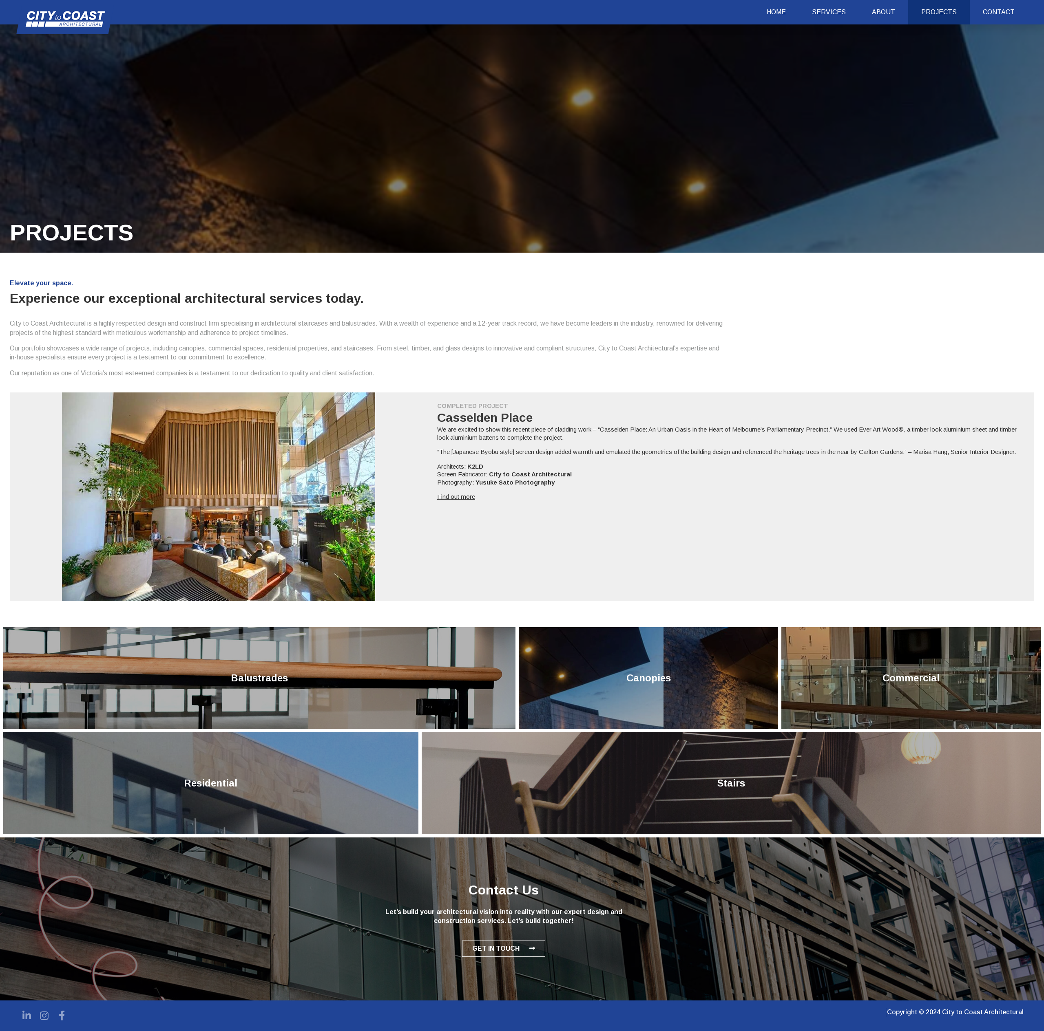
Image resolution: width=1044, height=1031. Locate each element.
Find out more (456, 496)
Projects (939, 12)
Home (776, 12)
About (883, 12)
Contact (999, 12)
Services (829, 12)
